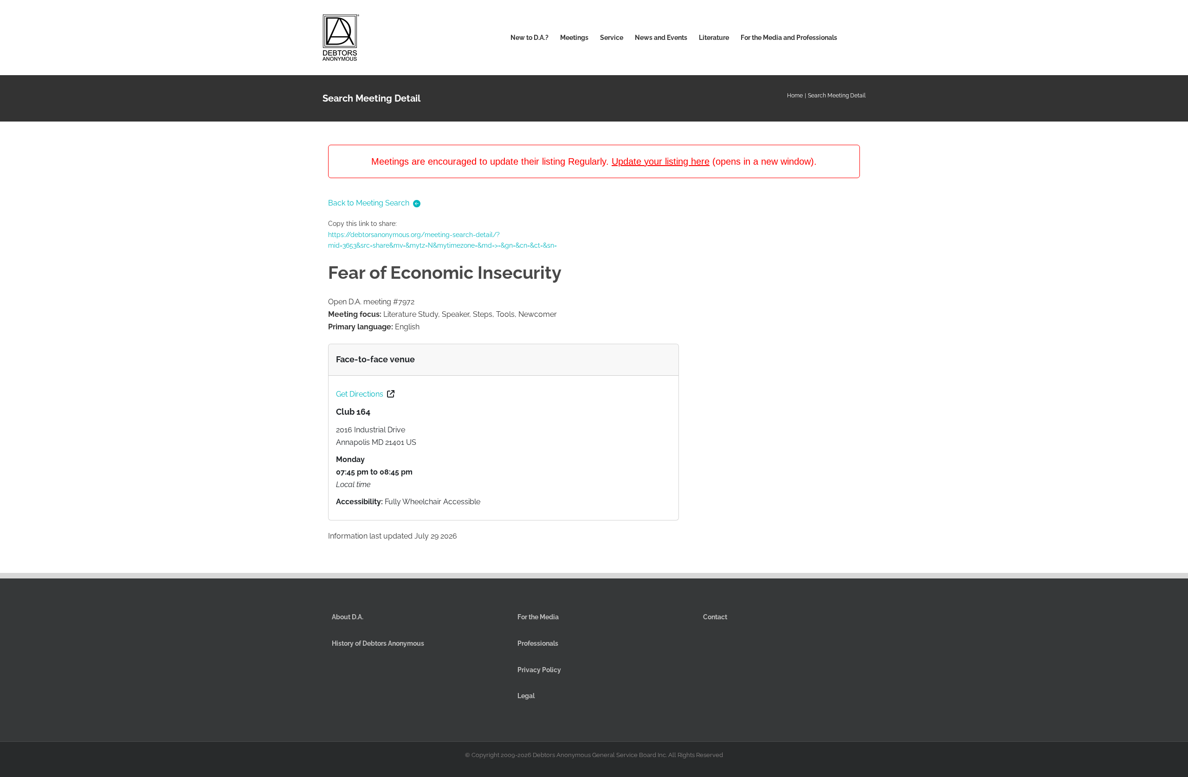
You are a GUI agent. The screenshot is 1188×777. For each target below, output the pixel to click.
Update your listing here (661, 161)
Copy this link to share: (442, 234)
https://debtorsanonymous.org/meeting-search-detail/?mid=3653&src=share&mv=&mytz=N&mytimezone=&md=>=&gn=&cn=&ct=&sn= (442, 240)
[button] (851, 37)
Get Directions (359, 394)
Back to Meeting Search (368, 203)
